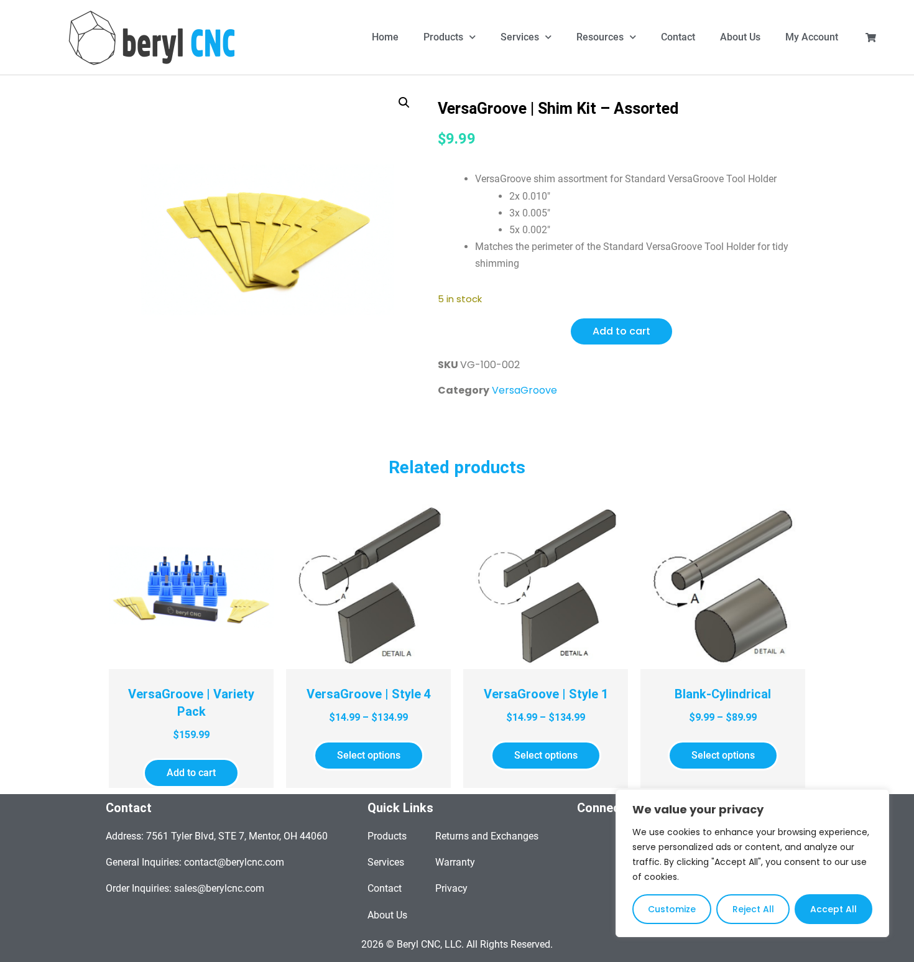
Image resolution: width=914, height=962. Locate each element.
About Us (740, 37)
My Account (811, 37)
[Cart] (871, 37)
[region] (752, 863)
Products (443, 37)
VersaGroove (524, 390)
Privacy (451, 888)
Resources (600, 37)
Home (385, 37)
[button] (404, 102)
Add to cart (621, 331)
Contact (678, 37)
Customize (672, 909)
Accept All (833, 909)
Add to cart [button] (191, 773)
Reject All (753, 909)
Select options (368, 755)
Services (520, 37)
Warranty (455, 862)
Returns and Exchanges (486, 836)
